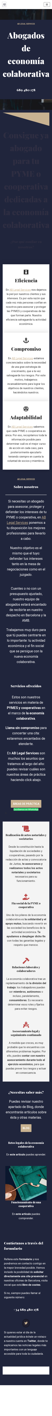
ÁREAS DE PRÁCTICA (26, 803)
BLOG (26, 1128)
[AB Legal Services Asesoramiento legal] (4, 4)
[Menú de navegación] (47, 4)
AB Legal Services (20, 289)
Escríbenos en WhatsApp (26, 809)
